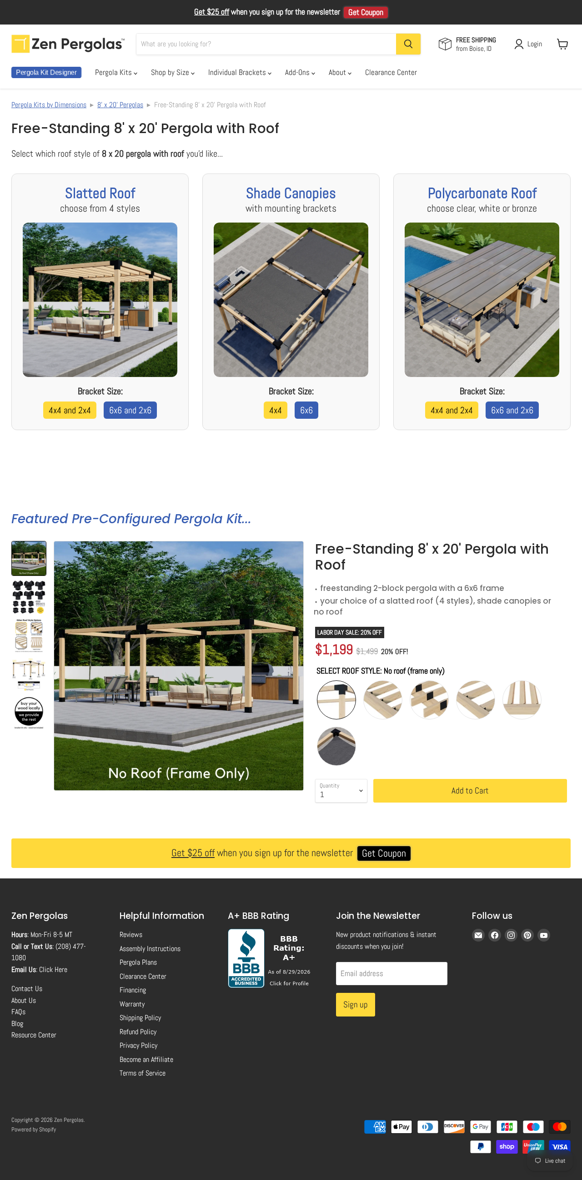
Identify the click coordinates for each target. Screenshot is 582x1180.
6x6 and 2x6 (130, 410)
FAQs (18, 1011)
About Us (23, 1000)
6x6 (306, 410)
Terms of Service (143, 1073)
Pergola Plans (138, 962)
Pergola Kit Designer (46, 72)
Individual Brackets (238, 72)
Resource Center (33, 1035)
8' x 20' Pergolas (120, 104)
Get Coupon (365, 12)
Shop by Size (171, 72)
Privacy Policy (138, 1045)
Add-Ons (298, 72)
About (338, 72)
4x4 (275, 410)
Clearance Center (391, 72)
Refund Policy (138, 1031)
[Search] (408, 44)
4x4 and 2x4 (70, 410)
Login (534, 44)
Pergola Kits (114, 72)
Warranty (132, 1004)
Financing (133, 990)
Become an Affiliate (146, 1059)
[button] (28, 558)
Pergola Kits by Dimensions (48, 104)
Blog (17, 1023)
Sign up (355, 1004)
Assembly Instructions (150, 948)
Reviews (131, 934)
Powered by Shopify (33, 1129)
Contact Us (26, 988)
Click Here (53, 969)
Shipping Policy (140, 1017)
